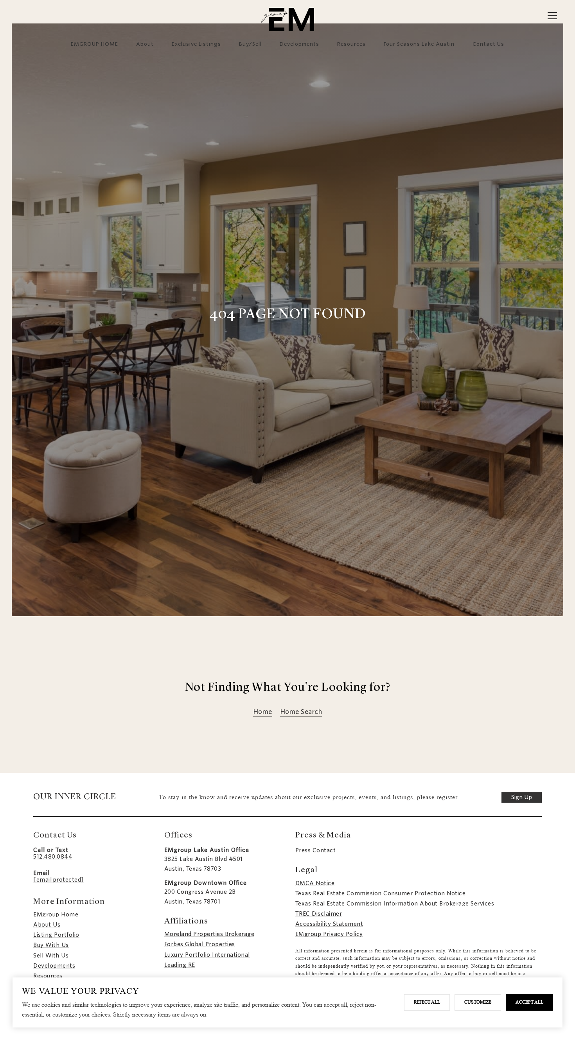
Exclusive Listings (196, 43)
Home (262, 712)
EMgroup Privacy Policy (329, 934)
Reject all (427, 1002)
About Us (46, 924)
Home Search (301, 712)
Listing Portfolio (56, 935)
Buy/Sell (250, 43)
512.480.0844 (52, 856)
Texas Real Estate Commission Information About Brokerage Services (394, 903)
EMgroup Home (55, 914)
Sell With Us (50, 955)
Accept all (529, 1002)
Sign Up (521, 797)
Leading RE (179, 965)
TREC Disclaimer (318, 913)
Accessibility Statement (329, 924)
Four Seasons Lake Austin (419, 43)
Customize (477, 1002)
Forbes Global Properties (199, 944)
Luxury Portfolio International (207, 955)
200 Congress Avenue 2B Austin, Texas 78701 (200, 897)
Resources (351, 43)
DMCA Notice (315, 883)
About (145, 43)
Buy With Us (51, 945)
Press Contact (315, 850)
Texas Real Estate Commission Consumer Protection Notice (380, 893)
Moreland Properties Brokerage (209, 934)
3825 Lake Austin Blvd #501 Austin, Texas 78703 (203, 864)
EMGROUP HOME (94, 43)
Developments (299, 43)
